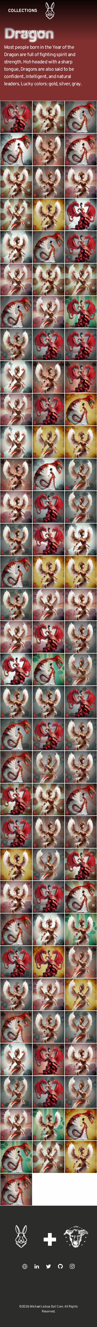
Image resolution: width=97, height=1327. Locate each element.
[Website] (24, 1266)
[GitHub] (60, 1266)
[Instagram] (72, 1266)
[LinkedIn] (36, 1266)
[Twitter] (48, 1266)
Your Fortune (29, 32)
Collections (22, 11)
